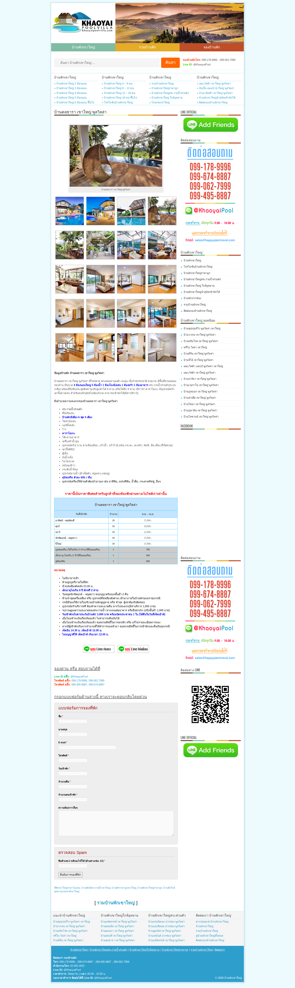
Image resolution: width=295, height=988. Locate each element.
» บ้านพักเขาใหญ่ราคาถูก (163, 88)
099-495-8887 (79, 684)
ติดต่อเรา (220, 949)
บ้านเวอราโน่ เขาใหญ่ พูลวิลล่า (201, 385)
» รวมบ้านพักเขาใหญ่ (161, 83)
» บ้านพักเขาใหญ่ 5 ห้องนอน (70, 97)
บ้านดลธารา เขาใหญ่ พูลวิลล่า (118, 940)
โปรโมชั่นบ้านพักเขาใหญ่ (198, 266)
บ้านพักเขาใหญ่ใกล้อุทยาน (144, 949)
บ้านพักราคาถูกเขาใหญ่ (124, 887)
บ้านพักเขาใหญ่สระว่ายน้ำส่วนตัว (202, 279)
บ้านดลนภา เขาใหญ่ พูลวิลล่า (117, 930)
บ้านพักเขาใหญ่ (83, 46)
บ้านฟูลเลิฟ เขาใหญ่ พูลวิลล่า (164, 930)
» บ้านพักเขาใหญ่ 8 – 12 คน (118, 88)
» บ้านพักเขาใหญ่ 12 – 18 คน (118, 93)
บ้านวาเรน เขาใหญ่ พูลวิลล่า (200, 334)
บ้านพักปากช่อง (192, 298)
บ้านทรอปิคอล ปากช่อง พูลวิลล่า (166, 921)
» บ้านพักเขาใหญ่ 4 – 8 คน (117, 83)
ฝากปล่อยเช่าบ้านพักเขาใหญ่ (212, 921)
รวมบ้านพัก (147, 46)
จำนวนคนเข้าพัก (67, 794)
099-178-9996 (79, 680)
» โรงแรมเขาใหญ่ (159, 102)
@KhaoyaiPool (79, 676)
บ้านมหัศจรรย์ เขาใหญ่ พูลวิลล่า (119, 921)
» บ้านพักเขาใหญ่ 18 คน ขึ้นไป (119, 97)
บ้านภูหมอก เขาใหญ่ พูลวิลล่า (200, 391)
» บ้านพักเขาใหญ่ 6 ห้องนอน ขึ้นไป (74, 102)
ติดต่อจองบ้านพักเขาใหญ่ (198, 310)
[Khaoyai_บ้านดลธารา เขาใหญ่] (69, 258)
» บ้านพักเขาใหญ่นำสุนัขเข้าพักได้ (216, 97)
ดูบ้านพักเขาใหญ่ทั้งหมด (209, 935)
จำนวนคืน (64, 781)
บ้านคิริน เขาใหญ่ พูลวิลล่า (199, 353)
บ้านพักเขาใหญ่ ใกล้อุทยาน (199, 285)
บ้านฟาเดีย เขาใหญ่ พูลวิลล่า (200, 397)
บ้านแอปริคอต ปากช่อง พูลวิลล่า (166, 926)
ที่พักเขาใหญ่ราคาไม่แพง (67, 887)
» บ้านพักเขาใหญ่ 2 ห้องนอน (70, 83)
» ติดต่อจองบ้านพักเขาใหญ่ (212, 102)
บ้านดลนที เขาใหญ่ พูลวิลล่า (117, 935)
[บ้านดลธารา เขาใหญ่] (69, 224)
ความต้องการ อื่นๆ (67, 807)
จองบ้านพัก (211, 46)
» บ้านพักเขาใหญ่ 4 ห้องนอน (70, 93)
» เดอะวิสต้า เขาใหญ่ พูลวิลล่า (214, 83)
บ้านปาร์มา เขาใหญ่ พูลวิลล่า (200, 378)
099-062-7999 (96, 680)
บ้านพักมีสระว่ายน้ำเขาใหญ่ (95, 887)
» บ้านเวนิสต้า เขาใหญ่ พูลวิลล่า (215, 93)
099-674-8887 (96, 684)
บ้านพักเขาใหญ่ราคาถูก (149, 887)
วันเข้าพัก (64, 768)
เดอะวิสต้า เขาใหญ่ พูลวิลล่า (199, 372)
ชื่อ (60, 716)
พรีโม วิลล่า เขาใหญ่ (195, 347)
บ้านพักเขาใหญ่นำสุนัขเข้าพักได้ (202, 291)
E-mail (62, 742)
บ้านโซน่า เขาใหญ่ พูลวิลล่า (199, 404)
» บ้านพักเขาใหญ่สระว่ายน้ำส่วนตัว (169, 93)
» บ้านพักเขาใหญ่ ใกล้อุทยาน (165, 97)
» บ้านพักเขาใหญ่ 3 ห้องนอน (70, 88)
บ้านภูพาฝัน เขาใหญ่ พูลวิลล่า (200, 410)
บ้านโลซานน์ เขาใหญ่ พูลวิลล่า (201, 416)
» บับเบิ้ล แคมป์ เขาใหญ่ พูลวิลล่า (215, 88)
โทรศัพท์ (63, 755)
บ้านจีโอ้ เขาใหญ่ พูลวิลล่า (198, 360)
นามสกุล (62, 729)
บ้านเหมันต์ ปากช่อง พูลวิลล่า (164, 935)
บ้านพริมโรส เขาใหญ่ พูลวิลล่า (201, 341)
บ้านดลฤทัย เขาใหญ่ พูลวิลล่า (117, 926)
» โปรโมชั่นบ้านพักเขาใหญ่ (117, 102)
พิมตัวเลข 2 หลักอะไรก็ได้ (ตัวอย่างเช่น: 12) (81, 861)
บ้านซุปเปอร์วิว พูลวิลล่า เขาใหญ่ (202, 328)
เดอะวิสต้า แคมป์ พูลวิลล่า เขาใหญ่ (203, 366)
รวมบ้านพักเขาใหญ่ (116, 902)
